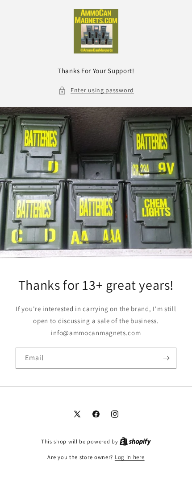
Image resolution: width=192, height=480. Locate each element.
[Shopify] (135, 441)
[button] (96, 90)
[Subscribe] (166, 358)
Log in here (130, 457)
